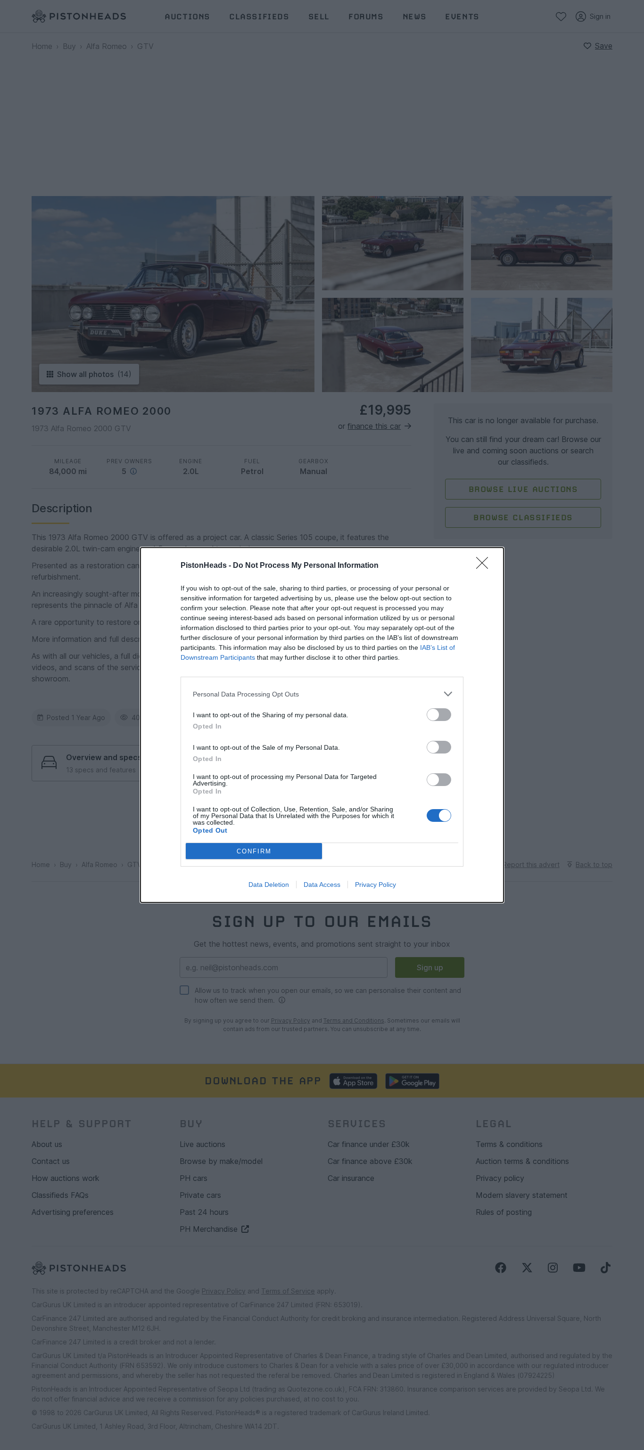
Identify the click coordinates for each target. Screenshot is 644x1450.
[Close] (485, 566)
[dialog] (322, 725)
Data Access (322, 884)
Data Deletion (268, 884)
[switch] (439, 714)
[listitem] (322, 694)
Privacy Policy (375, 884)
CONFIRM (254, 851)
